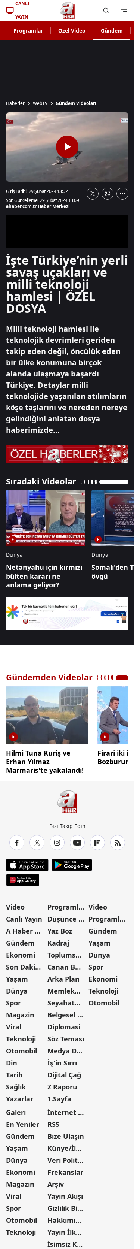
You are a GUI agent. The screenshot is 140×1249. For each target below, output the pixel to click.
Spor (13, 1000)
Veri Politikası (67, 1157)
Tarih (14, 1072)
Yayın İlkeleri (67, 1229)
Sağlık (16, 1084)
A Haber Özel (26, 928)
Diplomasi (63, 1024)
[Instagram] (57, 839)
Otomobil (21, 1048)
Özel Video (71, 30)
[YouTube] (77, 839)
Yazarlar (19, 1096)
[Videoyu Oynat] (67, 147)
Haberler (15, 103)
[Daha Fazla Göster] (122, 194)
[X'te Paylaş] (93, 194)
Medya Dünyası (67, 1048)
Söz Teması (65, 1036)
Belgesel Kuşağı (67, 1012)
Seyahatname (67, 1000)
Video (15, 904)
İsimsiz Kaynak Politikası (67, 1241)
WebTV (40, 103)
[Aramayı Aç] (106, 10)
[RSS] (117, 839)
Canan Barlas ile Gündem (67, 964)
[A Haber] (67, 10)
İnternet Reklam (67, 1109)
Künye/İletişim (67, 1145)
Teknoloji (21, 1036)
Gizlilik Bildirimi (67, 1205)
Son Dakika (24, 964)
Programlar (28, 30)
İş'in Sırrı (62, 1060)
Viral (13, 1024)
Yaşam (17, 976)
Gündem (112, 30)
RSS (53, 1121)
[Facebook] (16, 839)
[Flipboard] (97, 839)
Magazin (20, 1012)
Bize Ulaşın (65, 1133)
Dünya (17, 988)
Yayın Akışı (65, 1193)
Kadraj (58, 940)
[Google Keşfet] (67, 613)
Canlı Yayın (24, 916)
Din (11, 1060)
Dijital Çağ (64, 1072)
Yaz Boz (59, 928)
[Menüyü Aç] (123, 10)
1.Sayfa (59, 1096)
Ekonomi (20, 952)
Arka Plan (63, 976)
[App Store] (27, 862)
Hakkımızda (67, 1217)
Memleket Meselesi (67, 988)
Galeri (16, 1109)
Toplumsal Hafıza (67, 952)
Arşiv (55, 1181)
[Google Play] (72, 862)
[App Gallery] (22, 877)
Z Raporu (62, 1084)
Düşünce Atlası (67, 916)
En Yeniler (22, 1121)
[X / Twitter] (36, 839)
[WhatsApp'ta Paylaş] (107, 194)
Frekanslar (65, 1169)
